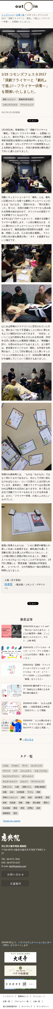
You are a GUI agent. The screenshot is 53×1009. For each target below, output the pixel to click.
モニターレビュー (10, 781)
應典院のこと (23, 996)
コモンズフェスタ (10, 105)
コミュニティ (26, 771)
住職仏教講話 (40, 787)
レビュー (24, 781)
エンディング (36, 766)
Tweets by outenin (11, 821)
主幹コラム (7, 787)
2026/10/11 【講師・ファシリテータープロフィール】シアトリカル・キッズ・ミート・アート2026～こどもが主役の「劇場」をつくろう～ (36, 672)
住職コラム (26, 787)
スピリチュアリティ (11, 776)
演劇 (27, 803)
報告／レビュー (9, 99)
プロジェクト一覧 (21, 1001)
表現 (22, 808)
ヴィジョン (37, 996)
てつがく (15, 766)
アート (25, 766)
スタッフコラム (41, 771)
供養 (4, 792)
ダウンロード (27, 776)
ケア (15, 771)
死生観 (12, 803)
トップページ (7, 15)
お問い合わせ (15, 874)
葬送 (15, 808)
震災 (15, 813)
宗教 (38, 792)
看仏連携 (36, 803)
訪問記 (30, 808)
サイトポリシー (43, 1006)
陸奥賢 (9, 584)
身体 (38, 808)
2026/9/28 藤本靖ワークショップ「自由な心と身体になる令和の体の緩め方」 (37, 689)
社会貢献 (6, 808)
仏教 (17, 787)
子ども (30, 792)
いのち (5, 766)
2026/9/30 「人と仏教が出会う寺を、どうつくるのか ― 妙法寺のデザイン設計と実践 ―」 (37, 724)
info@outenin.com (17, 866)
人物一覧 (36, 1001)
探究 (47, 797)
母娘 (20, 803)
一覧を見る (28, 739)
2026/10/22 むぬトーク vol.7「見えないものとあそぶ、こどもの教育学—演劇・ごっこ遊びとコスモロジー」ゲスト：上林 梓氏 (36, 633)
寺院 (23, 797)
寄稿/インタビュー (10, 797)
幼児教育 (38, 797)
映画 (4, 803)
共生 (12, 792)
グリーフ (6, 771)
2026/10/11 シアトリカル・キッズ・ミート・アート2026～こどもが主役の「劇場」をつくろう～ (36, 652)
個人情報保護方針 (10, 1006)
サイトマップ (26, 1006)
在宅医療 (20, 792)
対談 (30, 797)
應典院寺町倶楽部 (26, 99)
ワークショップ (27, 105)
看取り (46, 803)
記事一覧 (20, 15)
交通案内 (15, 883)
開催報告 (6, 813)
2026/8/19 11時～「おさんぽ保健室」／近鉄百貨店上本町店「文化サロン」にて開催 (37, 706)
